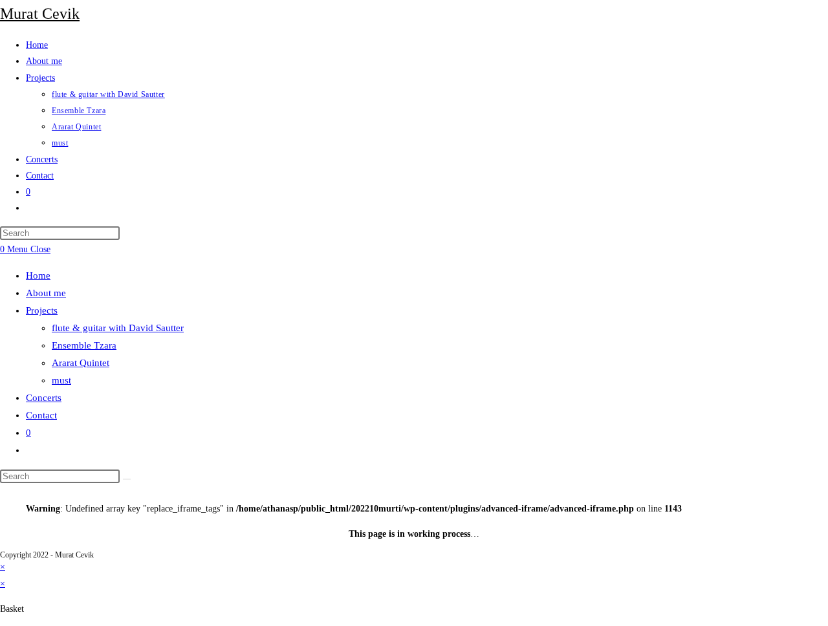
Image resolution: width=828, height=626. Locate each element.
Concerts (43, 398)
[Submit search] (126, 479)
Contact (41, 415)
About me (46, 293)
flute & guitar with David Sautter (118, 328)
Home (38, 275)
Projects (42, 310)
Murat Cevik (40, 13)
